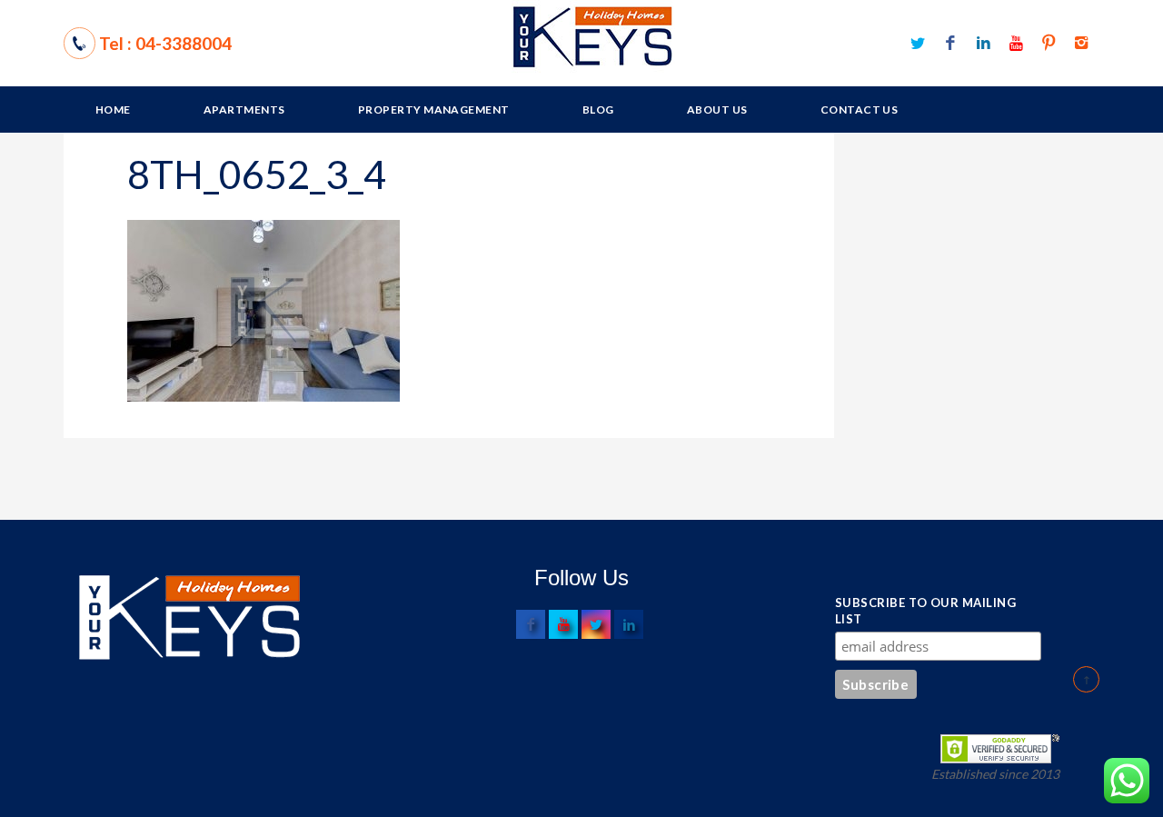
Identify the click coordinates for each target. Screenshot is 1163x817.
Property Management (434, 109)
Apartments (244, 109)
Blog (598, 109)
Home (113, 109)
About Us (717, 109)
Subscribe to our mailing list (925, 610)
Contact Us (859, 109)
